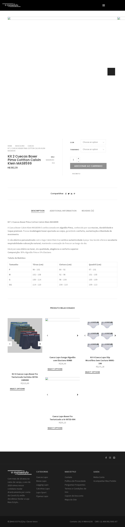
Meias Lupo (41, 481)
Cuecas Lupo (42, 477)
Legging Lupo (42, 484)
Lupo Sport (41, 492)
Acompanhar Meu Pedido (104, 481)
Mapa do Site (71, 499)
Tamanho (74, 149)
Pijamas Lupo (42, 496)
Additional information (63, 210)
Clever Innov (32, 521)
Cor (72, 142)
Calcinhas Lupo (43, 488)
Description (38, 210)
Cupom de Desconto (74, 495)
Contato (68, 477)
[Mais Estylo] (11, 5)
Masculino (19, 146)
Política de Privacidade (75, 481)
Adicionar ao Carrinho (88, 166)
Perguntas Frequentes (75, 484)
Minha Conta (98, 477)
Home (10, 146)
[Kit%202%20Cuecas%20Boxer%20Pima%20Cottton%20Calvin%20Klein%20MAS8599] (66, 193)
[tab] (38, 211)
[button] (111, 71)
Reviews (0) (88, 210)
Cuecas (31, 146)
